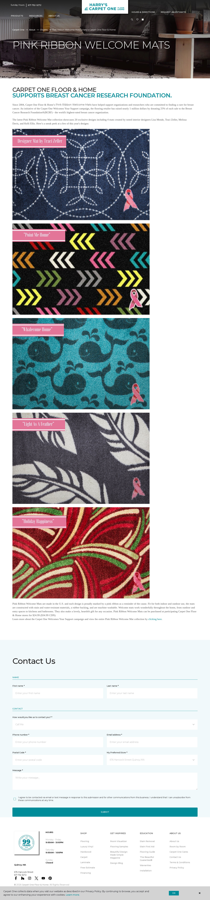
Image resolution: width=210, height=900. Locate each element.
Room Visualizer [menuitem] (118, 841)
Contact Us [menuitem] (175, 857)
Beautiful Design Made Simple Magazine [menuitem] (118, 855)
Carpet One (18, 29)
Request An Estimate (173, 12)
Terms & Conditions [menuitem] (180, 862)
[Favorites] (137, 20)
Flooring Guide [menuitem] (147, 852)
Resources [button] (35, 16)
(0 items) (143, 20)
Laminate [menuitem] (85, 862)
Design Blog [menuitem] (116, 863)
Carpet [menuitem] (83, 857)
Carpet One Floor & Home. (35, 884)
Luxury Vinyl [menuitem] (86, 846)
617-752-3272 (34, 5)
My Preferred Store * (117, 753)
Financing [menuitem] (85, 873)
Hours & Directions (143, 12)
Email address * (114, 735)
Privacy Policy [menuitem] (177, 867)
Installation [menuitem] (146, 870)
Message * (17, 770)
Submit (105, 812)
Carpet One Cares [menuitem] (179, 852)
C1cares (44, 29)
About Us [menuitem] (174, 841)
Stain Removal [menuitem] (147, 841)
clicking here (155, 619)
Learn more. (73, 894)
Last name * (113, 686)
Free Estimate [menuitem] (87, 867)
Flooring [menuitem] (84, 841)
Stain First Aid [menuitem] (147, 846)
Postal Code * (19, 753)
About (32, 29)
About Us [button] (54, 16)
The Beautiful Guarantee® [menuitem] (147, 858)
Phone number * (20, 735)
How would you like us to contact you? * (32, 717)
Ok (173, 893)
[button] (132, 20)
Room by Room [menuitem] (178, 846)
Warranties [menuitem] (145, 865)
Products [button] (17, 16)
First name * (18, 686)
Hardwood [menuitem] (85, 852)
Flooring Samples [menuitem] (119, 846)
